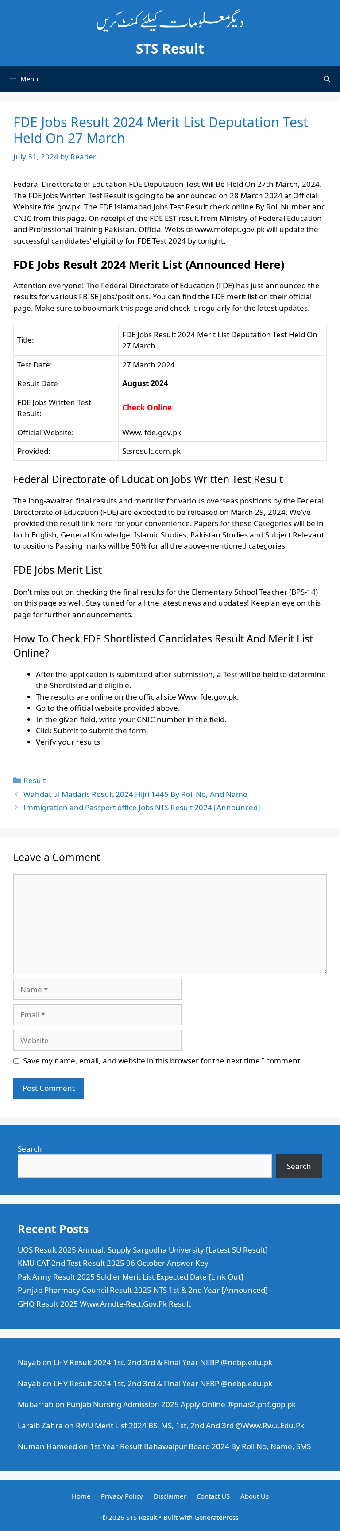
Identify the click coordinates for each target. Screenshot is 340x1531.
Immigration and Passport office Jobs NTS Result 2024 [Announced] (141, 807)
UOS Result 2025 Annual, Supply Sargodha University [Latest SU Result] (143, 1250)
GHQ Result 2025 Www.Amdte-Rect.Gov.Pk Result (104, 1304)
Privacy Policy (122, 1496)
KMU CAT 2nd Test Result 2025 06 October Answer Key (113, 1263)
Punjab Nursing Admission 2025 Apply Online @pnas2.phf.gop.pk (181, 1404)
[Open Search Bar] (327, 79)
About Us (254, 1496)
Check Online (147, 407)
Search (30, 1149)
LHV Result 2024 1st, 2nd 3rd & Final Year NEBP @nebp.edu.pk (163, 1362)
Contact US (213, 1496)
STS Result (170, 48)
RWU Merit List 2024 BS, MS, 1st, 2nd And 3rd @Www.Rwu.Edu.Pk (190, 1425)
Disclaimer (170, 1496)
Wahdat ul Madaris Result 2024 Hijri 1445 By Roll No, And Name (135, 794)
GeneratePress (216, 1517)
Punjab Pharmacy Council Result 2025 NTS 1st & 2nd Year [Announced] (143, 1290)
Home (81, 1496)
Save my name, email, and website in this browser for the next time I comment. (162, 1060)
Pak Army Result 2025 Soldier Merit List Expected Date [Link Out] (130, 1277)
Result (34, 780)
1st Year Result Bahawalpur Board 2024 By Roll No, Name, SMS (200, 1446)
